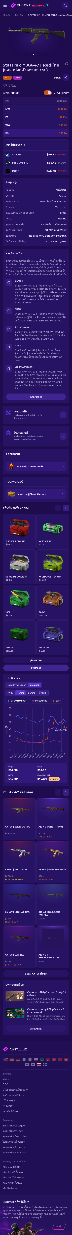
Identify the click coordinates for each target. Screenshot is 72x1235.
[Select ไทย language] (39, 1064)
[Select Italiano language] (30, 1059)
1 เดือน (20, 692)
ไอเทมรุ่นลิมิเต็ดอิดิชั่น (14, 1141)
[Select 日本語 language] (27, 1064)
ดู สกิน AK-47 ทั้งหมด (36, 973)
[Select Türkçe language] (48, 1059)
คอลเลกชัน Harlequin (14, 1152)
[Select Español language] (12, 1059)
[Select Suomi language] (45, 1064)
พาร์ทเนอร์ (8, 1105)
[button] (19, 819)
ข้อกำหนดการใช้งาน (13, 1095)
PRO (5, 1084)
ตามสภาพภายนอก (17, 685)
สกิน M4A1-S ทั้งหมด (13, 1177)
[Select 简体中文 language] (60, 1059)
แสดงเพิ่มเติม (36, 1028)
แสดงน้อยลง (36, 397)
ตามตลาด (34, 685)
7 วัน (10, 692)
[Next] (66, 508)
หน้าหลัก (6, 15)
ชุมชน (6, 1079)
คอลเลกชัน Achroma (14, 1147)
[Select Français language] (24, 1059)
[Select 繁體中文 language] (66, 1059)
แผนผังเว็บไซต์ (10, 1111)
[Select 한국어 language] (33, 1064)
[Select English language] (6, 1059)
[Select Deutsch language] (18, 1059)
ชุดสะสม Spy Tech (13, 1131)
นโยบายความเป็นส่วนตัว (15, 1089)
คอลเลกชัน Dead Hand (15, 1136)
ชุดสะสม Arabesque (14, 1125)
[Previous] (58, 508)
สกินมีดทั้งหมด (10, 1188)
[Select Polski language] (36, 1059)
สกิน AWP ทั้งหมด (12, 1182)
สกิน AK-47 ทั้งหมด (13, 1172)
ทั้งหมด (42, 692)
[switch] (48, 92)
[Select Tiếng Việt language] (54, 1059)
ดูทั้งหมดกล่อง (36, 660)
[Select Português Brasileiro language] (42, 1059)
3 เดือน (31, 692)
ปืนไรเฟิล (19, 15)
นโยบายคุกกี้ (9, 1100)
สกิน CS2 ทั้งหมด (11, 1166)
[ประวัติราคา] (24, 145)
